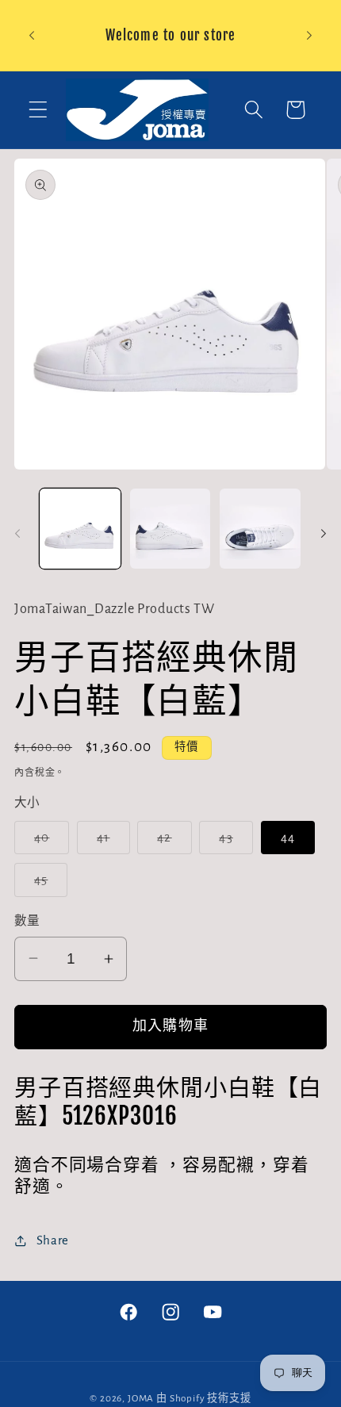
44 (288, 837)
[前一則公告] (31, 35)
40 (48, 842)
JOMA (141, 1398)
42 (171, 842)
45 (48, 884)
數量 (27, 921)
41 (110, 842)
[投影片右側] (323, 533)
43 (233, 842)
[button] (38, 110)
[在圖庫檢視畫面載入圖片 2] (170, 529)
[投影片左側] (17, 533)
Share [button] (52, 1240)
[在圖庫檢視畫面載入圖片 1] (80, 529)
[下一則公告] (309, 35)
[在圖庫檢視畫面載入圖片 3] (260, 529)
